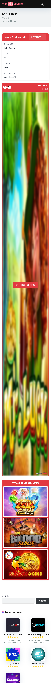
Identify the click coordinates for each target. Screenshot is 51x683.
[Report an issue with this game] (5, 87)
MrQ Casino (13, 663)
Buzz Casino (38, 663)
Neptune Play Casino (38, 634)
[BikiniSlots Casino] (13, 631)
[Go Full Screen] (9, 87)
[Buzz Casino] (38, 660)
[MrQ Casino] (13, 660)
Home (4, 21)
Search (5, 596)
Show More (36, 37)
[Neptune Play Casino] (38, 631)
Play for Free (28, 284)
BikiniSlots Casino (13, 634)
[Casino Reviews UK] (12, 4)
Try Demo (26, 501)
